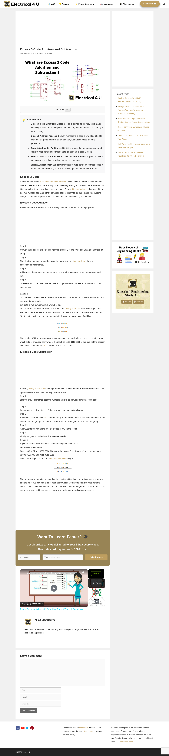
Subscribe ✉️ (149, 4)
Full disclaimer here (124, 742)
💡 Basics (64, 4)
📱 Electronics (127, 4)
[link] (23, 573)
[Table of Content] (68, 109)
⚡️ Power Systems (84, 4)
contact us (83, 728)
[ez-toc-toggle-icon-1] (68, 109)
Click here (88, 731)
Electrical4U (25, 752)
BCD (46, 346)
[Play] (96, 592)
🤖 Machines (106, 4)
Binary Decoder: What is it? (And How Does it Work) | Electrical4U (53, 573)
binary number (78, 189)
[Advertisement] (62, 31)
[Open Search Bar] (164, 4)
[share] (83, 572)
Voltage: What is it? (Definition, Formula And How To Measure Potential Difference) (130, 110)
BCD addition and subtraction (53, 182)
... (99, 638)
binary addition (78, 261)
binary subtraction (37, 389)
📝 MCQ (51, 4)
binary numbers (73, 308)
